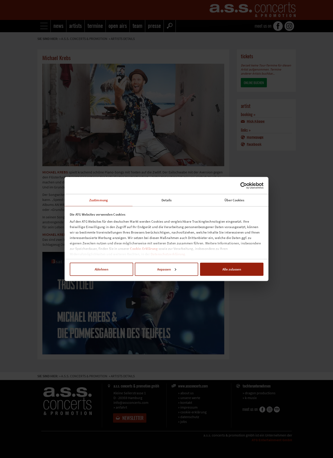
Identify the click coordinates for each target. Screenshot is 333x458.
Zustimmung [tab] (98, 200)
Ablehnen (101, 269)
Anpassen (164, 269)
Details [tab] (167, 200)
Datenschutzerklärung (168, 254)
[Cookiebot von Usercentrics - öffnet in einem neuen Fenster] (243, 185)
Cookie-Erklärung (144, 248)
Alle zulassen (231, 269)
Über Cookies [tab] (234, 200)
